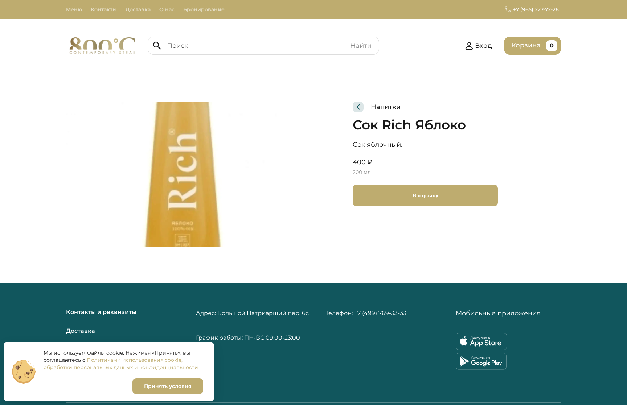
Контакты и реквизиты (101, 312)
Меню (74, 9)
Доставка (138, 9)
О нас (167, 9)
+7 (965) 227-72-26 (536, 9)
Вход (483, 46)
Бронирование (204, 9)
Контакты (104, 9)
